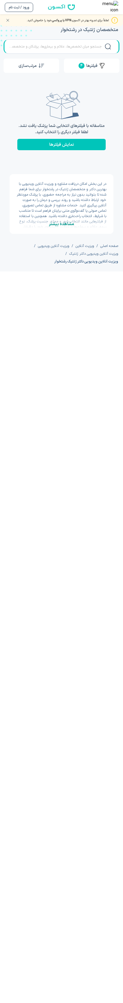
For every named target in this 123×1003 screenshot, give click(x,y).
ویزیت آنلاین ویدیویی (53, 246)
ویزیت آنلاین (85, 246)
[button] (31, 66)
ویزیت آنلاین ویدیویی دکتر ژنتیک (93, 253)
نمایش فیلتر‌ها (61, 145)
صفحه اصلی (109, 246)
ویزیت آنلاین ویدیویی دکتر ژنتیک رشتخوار (86, 261)
